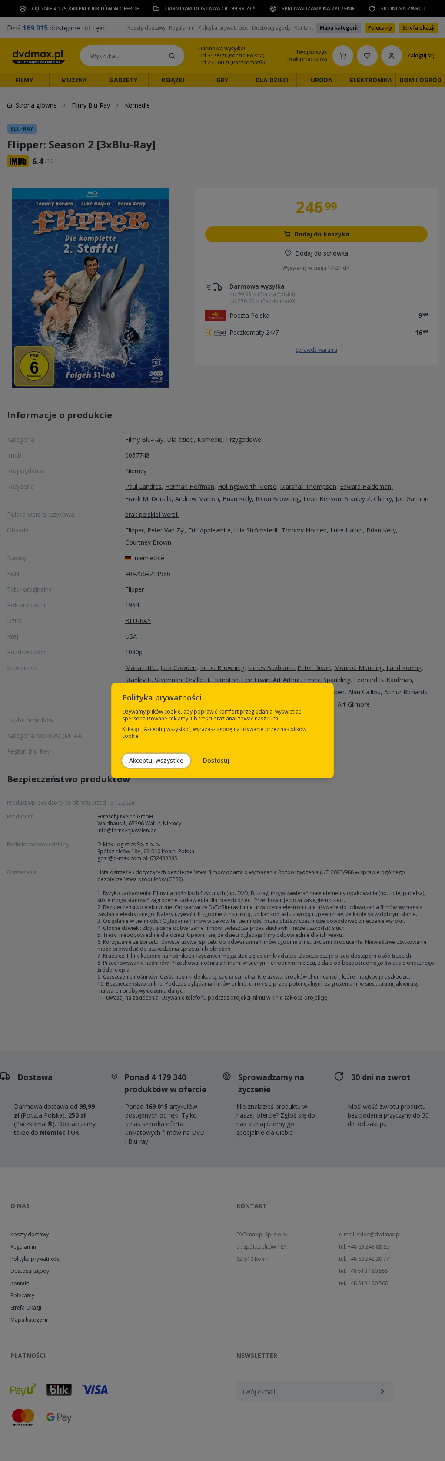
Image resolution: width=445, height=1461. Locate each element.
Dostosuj (216, 760)
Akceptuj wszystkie (156, 760)
